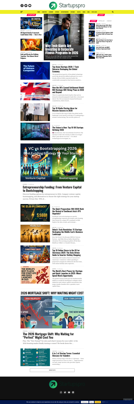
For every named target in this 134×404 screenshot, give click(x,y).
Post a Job (94, 12)
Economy (51, 12)
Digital (79, 12)
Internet (73, 12)
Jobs (88, 12)
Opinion (57, 12)
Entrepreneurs (64, 12)
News (84, 12)
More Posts (52, 370)
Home (38, 12)
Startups (44, 12)
